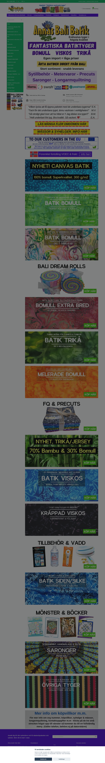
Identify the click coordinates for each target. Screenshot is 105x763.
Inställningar (62, 759)
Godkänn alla (43, 759)
